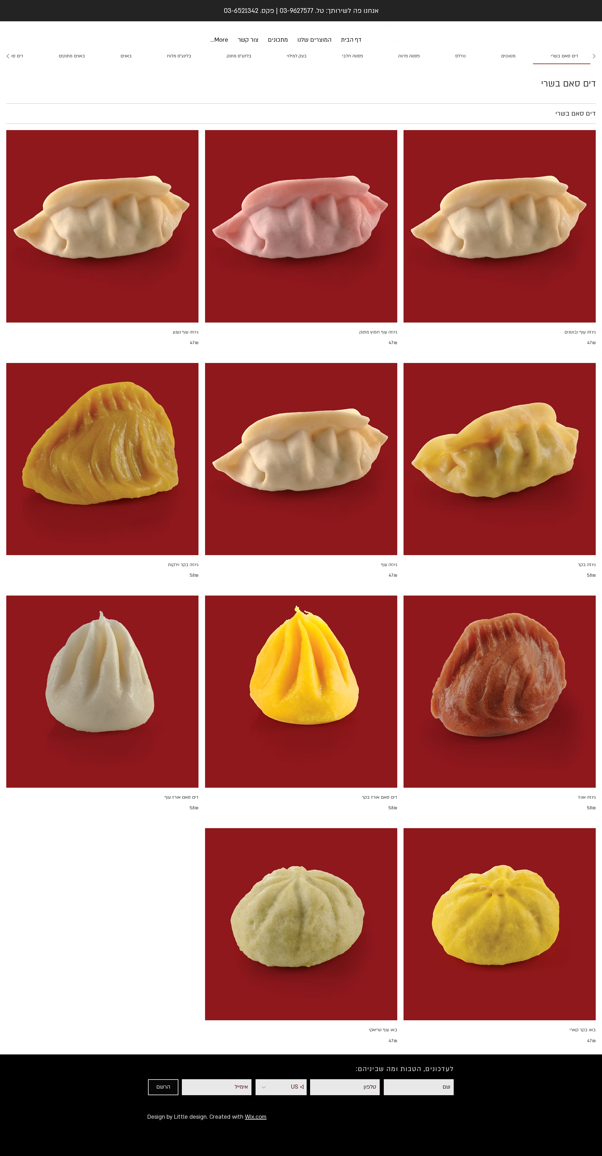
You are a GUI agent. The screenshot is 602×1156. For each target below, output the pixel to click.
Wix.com (256, 1117)
